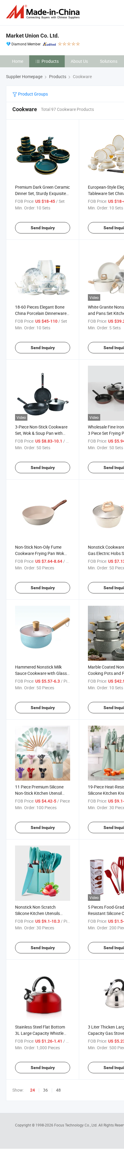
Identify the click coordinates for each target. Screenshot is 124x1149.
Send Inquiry (43, 227)
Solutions (108, 61)
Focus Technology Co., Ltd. (76, 1125)
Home (17, 61)
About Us (79, 61)
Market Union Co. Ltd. (32, 35)
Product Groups (32, 94)
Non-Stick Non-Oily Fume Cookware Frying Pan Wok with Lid (39, 553)
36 (45, 1090)
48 (58, 1090)
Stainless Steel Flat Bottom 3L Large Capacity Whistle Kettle (40, 1033)
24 (32, 1090)
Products (50, 61)
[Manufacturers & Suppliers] (44, 12)
